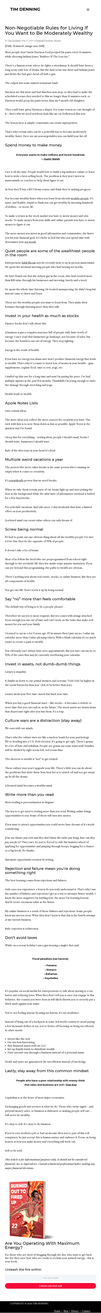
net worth (30, 242)
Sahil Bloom (29, 262)
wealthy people (80, 198)
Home (57, 1311)
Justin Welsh (52, 159)
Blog (66, 1311)
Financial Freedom (44, 40)
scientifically (16, 480)
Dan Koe (71, 1084)
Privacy (75, 1311)
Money (57, 40)
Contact (86, 1311)
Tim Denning (14, 40)
